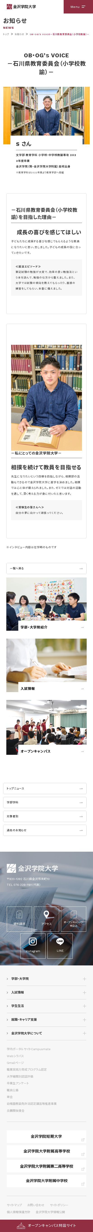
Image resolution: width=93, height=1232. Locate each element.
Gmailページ (15, 1063)
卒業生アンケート (18, 1083)
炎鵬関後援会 (15, 1110)
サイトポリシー (59, 1205)
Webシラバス (15, 1056)
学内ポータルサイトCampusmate (29, 1049)
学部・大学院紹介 (34, 627)
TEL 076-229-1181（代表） (24, 885)
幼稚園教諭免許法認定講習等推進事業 (32, 1103)
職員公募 (13, 1090)
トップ (6, 34)
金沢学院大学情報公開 (50, 1212)
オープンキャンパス (36, 751)
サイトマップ (14, 1205)
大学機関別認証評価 (20, 1076)
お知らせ (19, 34)
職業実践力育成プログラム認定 (27, 1069)
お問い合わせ (35, 1205)
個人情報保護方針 (18, 1212)
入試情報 (28, 689)
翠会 (10, 1097)
